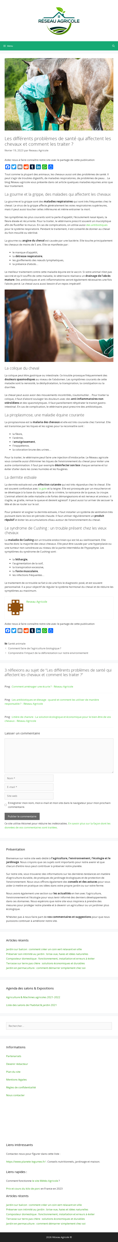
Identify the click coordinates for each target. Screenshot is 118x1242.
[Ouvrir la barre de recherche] (113, 45)
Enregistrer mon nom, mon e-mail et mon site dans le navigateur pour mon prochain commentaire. (59, 805)
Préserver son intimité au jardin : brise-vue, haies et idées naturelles (47, 954)
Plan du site (13, 1071)
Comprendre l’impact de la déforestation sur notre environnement (48, 653)
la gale (43, 488)
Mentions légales (16, 1079)
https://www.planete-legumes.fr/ (26, 1161)
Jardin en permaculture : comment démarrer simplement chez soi (46, 968)
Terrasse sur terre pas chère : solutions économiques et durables (45, 963)
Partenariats (13, 1056)
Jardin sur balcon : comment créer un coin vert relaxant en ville (44, 949)
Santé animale (17, 643)
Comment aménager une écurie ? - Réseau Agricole (42, 686)
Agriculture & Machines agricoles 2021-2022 (33, 997)
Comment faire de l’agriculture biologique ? (34, 648)
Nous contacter (15, 1095)
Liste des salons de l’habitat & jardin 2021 (31, 1005)
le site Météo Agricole (45, 1180)
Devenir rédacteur (17, 1064)
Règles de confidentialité (21, 1087)
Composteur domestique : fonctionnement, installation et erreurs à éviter (50, 958)
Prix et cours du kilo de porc (23, 1188)
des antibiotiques (97, 225)
